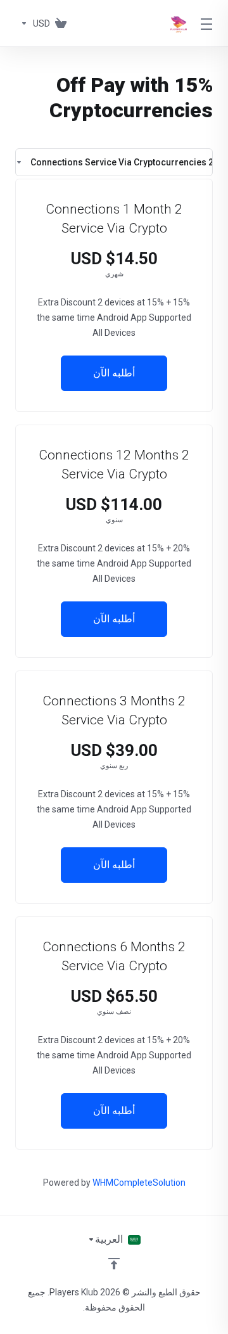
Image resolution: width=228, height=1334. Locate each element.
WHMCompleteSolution (139, 1182)
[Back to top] (114, 1263)
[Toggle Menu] (207, 23)
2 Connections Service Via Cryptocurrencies (121, 162)
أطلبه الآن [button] (114, 373)
